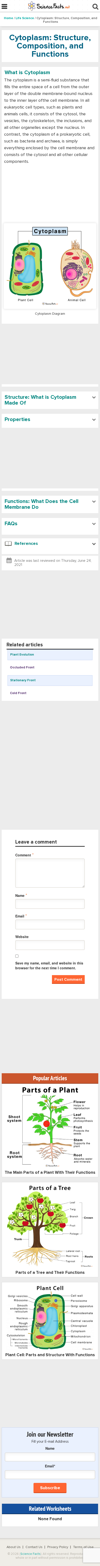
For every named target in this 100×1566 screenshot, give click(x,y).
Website (22, 936)
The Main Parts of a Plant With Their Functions (50, 1173)
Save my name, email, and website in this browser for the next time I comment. (49, 965)
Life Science (25, 18)
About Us (14, 1547)
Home (8, 18)
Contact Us (33, 1547)
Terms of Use (83, 1547)
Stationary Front (23, 680)
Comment (24, 855)
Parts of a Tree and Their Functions (50, 1273)
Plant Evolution (22, 654)
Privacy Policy (57, 1547)
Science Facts (30, 1554)
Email (21, 916)
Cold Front (18, 693)
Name (21, 895)
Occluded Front (22, 667)
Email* (50, 1466)
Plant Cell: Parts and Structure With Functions (50, 1355)
